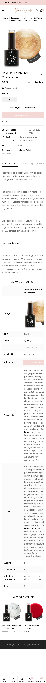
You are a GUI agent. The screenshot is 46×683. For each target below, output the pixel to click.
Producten (15, 18)
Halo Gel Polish (36, 18)
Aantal (5, 93)
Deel (7, 121)
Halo (25, 18)
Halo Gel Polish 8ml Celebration (33, 291)
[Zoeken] (37, 10)
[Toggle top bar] (43, 2)
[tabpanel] (23, 222)
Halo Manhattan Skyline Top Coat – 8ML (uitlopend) (11, 628)
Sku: (4, 145)
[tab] (10, 163)
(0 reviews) (39, 82)
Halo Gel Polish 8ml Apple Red (31, 627)
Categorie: (7, 150)
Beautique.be (13, 243)
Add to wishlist (41, 75)
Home (5, 18)
